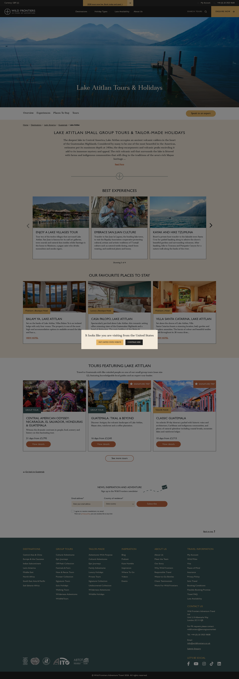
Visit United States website (109, 342)
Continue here (134, 342)
